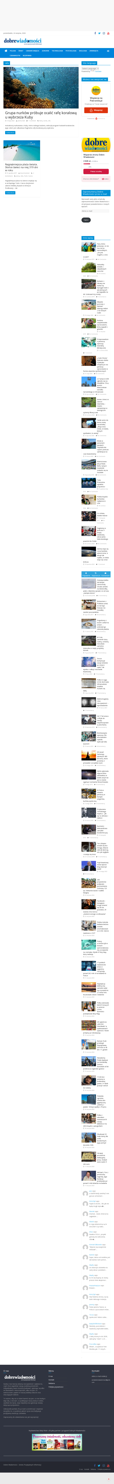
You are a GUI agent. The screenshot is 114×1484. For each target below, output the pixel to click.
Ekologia (83, 51)
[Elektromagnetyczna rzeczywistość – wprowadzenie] (89, 697)
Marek (91, 1222)
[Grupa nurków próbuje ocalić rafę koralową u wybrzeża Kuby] (41, 68)
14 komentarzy (101, 746)
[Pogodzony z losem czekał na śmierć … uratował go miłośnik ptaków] (89, 619)
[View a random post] (108, 50)
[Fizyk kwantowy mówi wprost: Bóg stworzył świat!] (89, 861)
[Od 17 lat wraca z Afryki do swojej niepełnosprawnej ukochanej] (89, 714)
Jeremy (91, 1305)
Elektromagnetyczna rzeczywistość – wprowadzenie (102, 702)
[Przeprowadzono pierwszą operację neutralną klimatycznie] (89, 338)
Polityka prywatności (56, 1387)
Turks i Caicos (28, 176)
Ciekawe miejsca (32, 51)
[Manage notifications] (109, 1479)
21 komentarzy (102, 595)
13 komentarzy (101, 765)
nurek (45, 121)
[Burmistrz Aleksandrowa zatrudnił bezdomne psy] (89, 825)
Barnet (91, 1255)
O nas (51, 1376)
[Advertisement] (57, 15)
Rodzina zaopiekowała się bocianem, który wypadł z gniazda (102, 324)
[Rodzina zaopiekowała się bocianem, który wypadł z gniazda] (89, 319)
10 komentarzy (89, 874)
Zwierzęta (94, 51)
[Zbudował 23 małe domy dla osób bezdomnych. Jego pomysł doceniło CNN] (89, 1133)
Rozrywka (27, 55)
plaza (18, 176)
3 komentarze (102, 297)
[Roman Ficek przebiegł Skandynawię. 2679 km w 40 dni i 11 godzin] (89, 1039)
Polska (13, 51)
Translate (98, 71)
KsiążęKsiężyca (94, 1285)
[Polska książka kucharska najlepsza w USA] (89, 496)
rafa (49, 121)
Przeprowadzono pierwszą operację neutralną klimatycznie (102, 343)
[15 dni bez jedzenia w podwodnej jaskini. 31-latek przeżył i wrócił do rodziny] (89, 1075)
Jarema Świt (21, 121)
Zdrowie (45, 51)
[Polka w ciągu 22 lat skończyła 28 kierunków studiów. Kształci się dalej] (89, 678)
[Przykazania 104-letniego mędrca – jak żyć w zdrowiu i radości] (89, 808)
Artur (91, 1232)
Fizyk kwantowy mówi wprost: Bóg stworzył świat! (102, 865)
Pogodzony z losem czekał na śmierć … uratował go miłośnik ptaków (103, 624)
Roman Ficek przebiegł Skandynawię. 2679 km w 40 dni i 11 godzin (102, 1045)
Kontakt (51, 1380)
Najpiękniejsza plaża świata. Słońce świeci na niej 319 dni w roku (21, 167)
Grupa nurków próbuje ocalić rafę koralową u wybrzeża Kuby (41, 114)
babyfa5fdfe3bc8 (95, 1324)
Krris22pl (92, 1201)
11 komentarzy (93, 837)
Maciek (91, 1211)
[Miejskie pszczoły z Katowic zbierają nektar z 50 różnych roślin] (89, 301)
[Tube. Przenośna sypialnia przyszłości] (89, 479)
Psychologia (71, 51)
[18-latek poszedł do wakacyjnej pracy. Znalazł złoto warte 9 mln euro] (89, 1152)
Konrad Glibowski (95, 1245)
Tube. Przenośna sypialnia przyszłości (101, 483)
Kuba (41, 121)
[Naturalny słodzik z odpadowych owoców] (89, 263)
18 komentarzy (101, 614)
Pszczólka (92, 1344)
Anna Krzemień (25, 173)
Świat (20, 51)
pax (90, 1191)
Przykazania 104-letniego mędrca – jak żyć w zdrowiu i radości (102, 813)
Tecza (91, 1315)
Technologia (57, 51)
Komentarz (105, 575)
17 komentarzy (101, 653)
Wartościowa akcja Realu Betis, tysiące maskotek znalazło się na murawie (102, 466)
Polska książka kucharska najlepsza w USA (102, 500)
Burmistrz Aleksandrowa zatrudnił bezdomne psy (102, 829)
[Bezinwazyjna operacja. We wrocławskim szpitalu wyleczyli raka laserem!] (89, 731)
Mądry (91, 1265)
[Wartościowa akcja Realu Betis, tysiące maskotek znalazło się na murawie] (89, 460)
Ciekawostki (15, 55)
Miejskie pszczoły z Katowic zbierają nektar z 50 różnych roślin (102, 307)
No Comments (102, 259)
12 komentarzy (100, 803)
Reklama (52, 1383)
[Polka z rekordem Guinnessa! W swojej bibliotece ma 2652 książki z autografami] (89, 1114)
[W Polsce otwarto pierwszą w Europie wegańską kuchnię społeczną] (89, 789)
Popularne (86, 575)
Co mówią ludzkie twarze (102, 514)
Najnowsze (96, 575)
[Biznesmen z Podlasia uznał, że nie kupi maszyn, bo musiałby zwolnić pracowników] (89, 600)
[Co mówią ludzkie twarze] (89, 512)
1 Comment (32, 121)
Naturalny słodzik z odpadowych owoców (101, 267)
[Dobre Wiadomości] (5, 50)
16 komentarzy (102, 727)
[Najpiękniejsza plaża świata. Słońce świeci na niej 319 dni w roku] (21, 141)
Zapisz (86, 220)
